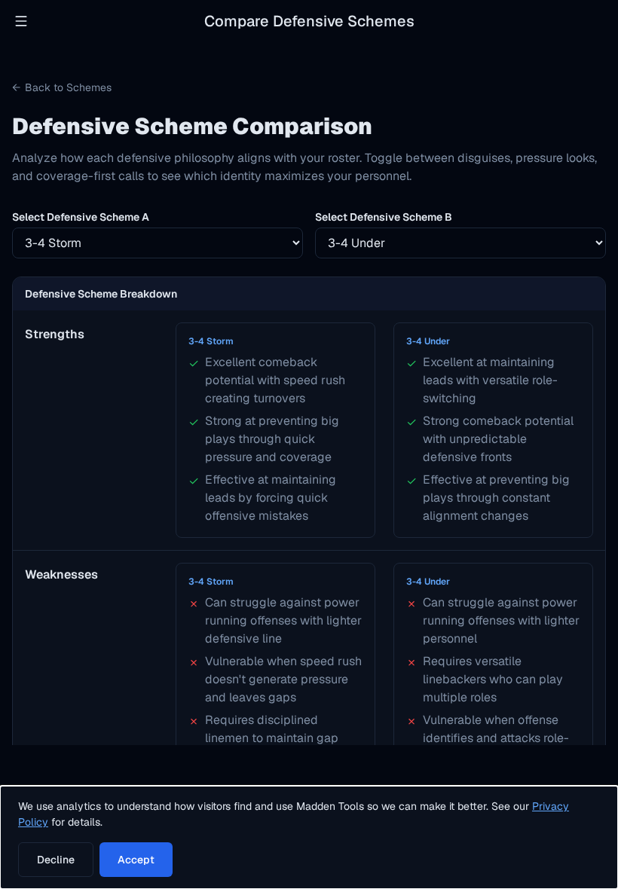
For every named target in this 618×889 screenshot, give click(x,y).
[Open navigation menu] (21, 21)
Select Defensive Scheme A (80, 217)
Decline (56, 859)
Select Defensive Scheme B (383, 217)
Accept (136, 859)
